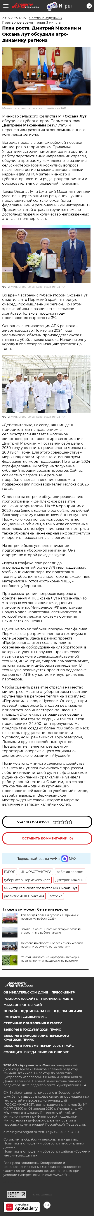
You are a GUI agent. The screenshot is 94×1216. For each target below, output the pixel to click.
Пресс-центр (63, 992)
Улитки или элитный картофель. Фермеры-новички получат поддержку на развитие (50, 958)
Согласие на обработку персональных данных (40, 1139)
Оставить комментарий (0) (47, 838)
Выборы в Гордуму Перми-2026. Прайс (38, 1046)
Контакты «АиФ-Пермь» (25, 1017)
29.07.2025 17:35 (14, 18)
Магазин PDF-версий (22, 1005)
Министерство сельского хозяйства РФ (34, 108)
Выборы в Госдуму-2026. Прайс (32, 1030)
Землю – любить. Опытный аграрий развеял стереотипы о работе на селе (51, 930)
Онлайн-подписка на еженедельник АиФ (42, 1011)
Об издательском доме (25, 992)
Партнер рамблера (41, 1194)
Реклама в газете (57, 999)
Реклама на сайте (20, 999)
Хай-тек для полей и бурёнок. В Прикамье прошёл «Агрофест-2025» (50, 916)
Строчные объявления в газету (32, 1023)
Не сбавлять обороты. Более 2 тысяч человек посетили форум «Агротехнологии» (52, 944)
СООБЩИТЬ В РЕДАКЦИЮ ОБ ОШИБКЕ (36, 1052)
